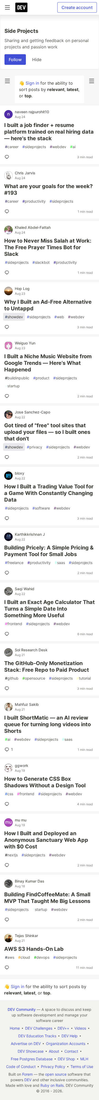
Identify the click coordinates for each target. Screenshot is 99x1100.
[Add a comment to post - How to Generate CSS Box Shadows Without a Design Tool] (8, 804)
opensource (33, 678)
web (59, 317)
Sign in (32, 83)
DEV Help (70, 1036)
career (11, 146)
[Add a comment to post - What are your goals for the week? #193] (8, 211)
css (9, 794)
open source (56, 1074)
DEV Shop (66, 1059)
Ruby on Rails (52, 1085)
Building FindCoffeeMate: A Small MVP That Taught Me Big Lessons (47, 897)
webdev (58, 146)
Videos (80, 1028)
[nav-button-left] (7, 81)
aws (9, 957)
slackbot (41, 262)
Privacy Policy (53, 1066)
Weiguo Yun (25, 343)
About (54, 1051)
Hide (36, 59)
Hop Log (22, 288)
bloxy (19, 473)
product (41, 378)
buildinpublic (17, 378)
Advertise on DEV (26, 1043)
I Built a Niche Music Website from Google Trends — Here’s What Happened (48, 363)
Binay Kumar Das (29, 881)
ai (73, 146)
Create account (77, 7)
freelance (14, 562)
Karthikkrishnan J (30, 534)
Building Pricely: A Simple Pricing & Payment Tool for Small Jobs (48, 550)
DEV (27, 1080)
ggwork (21, 765)
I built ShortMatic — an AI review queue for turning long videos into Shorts (47, 724)
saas (60, 562)
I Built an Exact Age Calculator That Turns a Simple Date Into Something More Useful (49, 609)
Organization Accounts (65, 1043)
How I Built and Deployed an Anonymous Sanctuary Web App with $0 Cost (46, 840)
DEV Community (22, 1009)
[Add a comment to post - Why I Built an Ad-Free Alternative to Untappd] (8, 327)
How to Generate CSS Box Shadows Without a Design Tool (45, 782)
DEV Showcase (31, 1051)
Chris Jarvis (25, 173)
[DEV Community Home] (21, 7)
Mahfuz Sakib (27, 704)
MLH (84, 1059)
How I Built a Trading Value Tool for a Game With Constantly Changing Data (48, 493)
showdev (14, 317)
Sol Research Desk (31, 650)
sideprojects (34, 146)
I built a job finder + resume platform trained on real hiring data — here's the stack (49, 132)
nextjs (11, 855)
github (11, 678)
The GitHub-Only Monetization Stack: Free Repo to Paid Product (46, 666)
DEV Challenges (38, 1028)
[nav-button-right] (91, 81)
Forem (27, 1074)
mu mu (20, 820)
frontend (13, 623)
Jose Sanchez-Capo (32, 412)
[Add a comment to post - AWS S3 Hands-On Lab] (8, 967)
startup (12, 386)
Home (15, 1028)
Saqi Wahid (24, 589)
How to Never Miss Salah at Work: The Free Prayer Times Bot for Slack (47, 247)
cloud (24, 957)
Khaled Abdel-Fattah (33, 227)
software (41, 508)
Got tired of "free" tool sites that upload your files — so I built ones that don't (47, 432)
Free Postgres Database (32, 1059)
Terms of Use (81, 1066)
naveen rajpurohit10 (32, 112)
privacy (34, 447)
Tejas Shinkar (26, 935)
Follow (15, 59)
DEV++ (63, 1028)
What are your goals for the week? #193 (48, 189)
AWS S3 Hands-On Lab (34, 949)
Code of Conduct (21, 1066)
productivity (34, 201)
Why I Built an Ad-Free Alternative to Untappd (48, 305)
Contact (71, 1051)
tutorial (84, 678)
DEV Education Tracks (37, 1036)
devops (41, 957)
